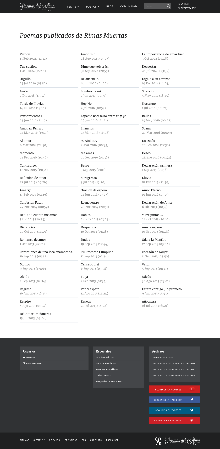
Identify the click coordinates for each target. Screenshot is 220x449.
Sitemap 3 (54, 440)
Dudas (85, 240)
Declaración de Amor (157, 202)
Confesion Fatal (31, 202)
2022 (162, 363)
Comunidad (128, 6)
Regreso (25, 289)
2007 (185, 375)
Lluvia (146, 178)
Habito (86, 215)
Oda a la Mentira (154, 240)
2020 (177, 363)
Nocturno (149, 104)
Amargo (25, 190)
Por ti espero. (90, 289)
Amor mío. (88, 54)
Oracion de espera (94, 190)
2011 (155, 375)
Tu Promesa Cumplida (97, 252)
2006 (192, 375)
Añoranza (149, 301)
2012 (192, 369)
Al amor (25, 141)
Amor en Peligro (31, 128)
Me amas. (88, 153)
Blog (109, 6)
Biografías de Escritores (109, 381)
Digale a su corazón (156, 79)
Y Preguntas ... (152, 215)
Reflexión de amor (33, 178)
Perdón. (25, 54)
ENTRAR (185, 4)
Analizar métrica (105, 357)
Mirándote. (89, 141)
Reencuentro (90, 202)
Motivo (25, 264)
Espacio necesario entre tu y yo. (104, 116)
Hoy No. (86, 104)
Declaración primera (157, 165)
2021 (170, 363)
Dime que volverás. (95, 67)
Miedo (146, 277)
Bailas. (147, 116)
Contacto (96, 440)
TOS (84, 440)
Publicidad (112, 440)
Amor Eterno (151, 190)
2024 (170, 357)
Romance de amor (33, 240)
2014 (177, 369)
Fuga (84, 277)
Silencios (87, 128)
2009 (170, 375)
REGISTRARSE (188, 8)
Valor (146, 264)
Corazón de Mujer (155, 252)
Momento (27, 153)
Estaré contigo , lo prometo (162, 289)
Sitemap (24, 440)
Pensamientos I (31, 116)
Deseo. (146, 153)
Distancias (27, 227)
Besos (85, 165)
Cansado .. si (90, 264)
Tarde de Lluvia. (32, 104)
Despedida (88, 227)
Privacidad (71, 440)
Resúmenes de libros (107, 369)
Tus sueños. (28, 67)
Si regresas (89, 178)
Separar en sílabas (106, 363)
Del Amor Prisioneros (35, 314)
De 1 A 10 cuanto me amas (38, 215)
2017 (155, 369)
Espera (86, 301)
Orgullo (25, 79)
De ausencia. (90, 79)
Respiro (25, 301)
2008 (177, 375)
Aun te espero (152, 227)
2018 (192, 363)
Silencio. (148, 91)
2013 (185, 369)
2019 (185, 363)
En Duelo (148, 141)
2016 (162, 369)
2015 (170, 369)
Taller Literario (103, 375)
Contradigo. (28, 165)
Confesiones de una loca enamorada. (46, 252)
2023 (155, 363)
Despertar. (149, 67)
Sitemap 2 (39, 440)
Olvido (24, 277)
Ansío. (24, 91)
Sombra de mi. (91, 91)
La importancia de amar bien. (163, 54)
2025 (162, 357)
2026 (155, 357)
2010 (162, 375)
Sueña (146, 128)
